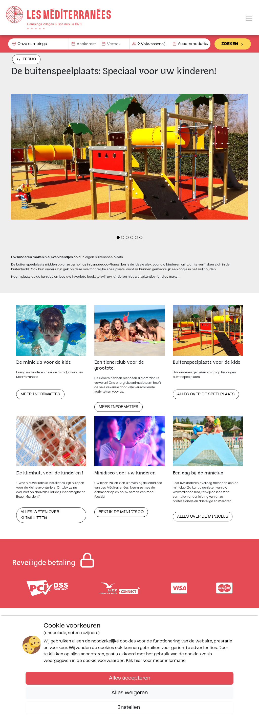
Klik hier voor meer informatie (156, 661)
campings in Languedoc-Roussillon (98, 264)
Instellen (129, 707)
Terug (29, 59)
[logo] (58, 17)
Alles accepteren (129, 678)
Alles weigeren (129, 692)
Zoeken (229, 44)
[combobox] (38, 44)
